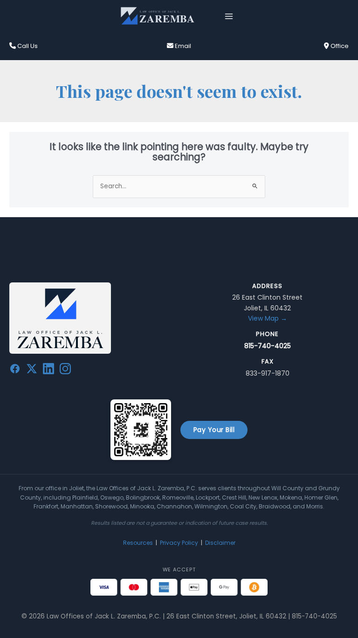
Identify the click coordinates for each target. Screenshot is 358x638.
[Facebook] (15, 370)
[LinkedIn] (48, 370)
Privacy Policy (179, 543)
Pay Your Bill (214, 429)
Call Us (27, 45)
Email (182, 45)
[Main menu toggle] (229, 16)
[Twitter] (31, 370)
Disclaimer (220, 543)
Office (339, 45)
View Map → (267, 318)
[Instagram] (65, 370)
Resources (138, 543)
